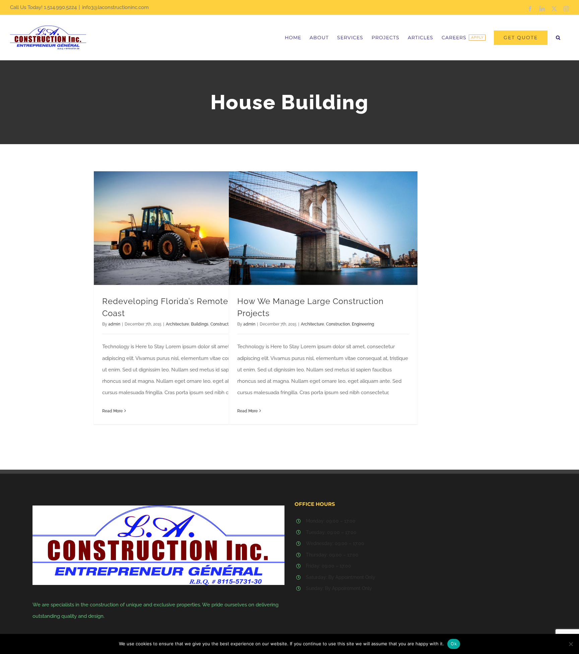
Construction (338, 324)
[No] (570, 644)
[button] (558, 37)
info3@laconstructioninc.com (115, 7)
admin (114, 324)
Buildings (199, 324)
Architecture (177, 324)
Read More (112, 411)
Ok (454, 643)
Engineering (363, 324)
